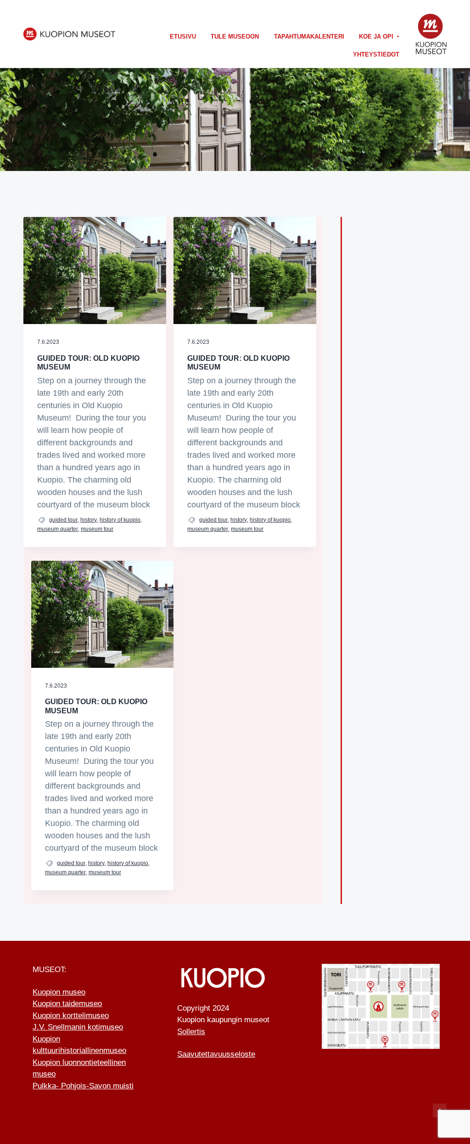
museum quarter (57, 529)
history (88, 520)
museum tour (97, 529)
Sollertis (191, 1031)
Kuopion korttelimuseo (71, 1015)
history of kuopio (120, 520)
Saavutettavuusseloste (216, 1054)
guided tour (63, 520)
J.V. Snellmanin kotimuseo (78, 1027)
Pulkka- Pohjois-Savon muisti (83, 1085)
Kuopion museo (59, 992)
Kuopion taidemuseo (67, 1003)
